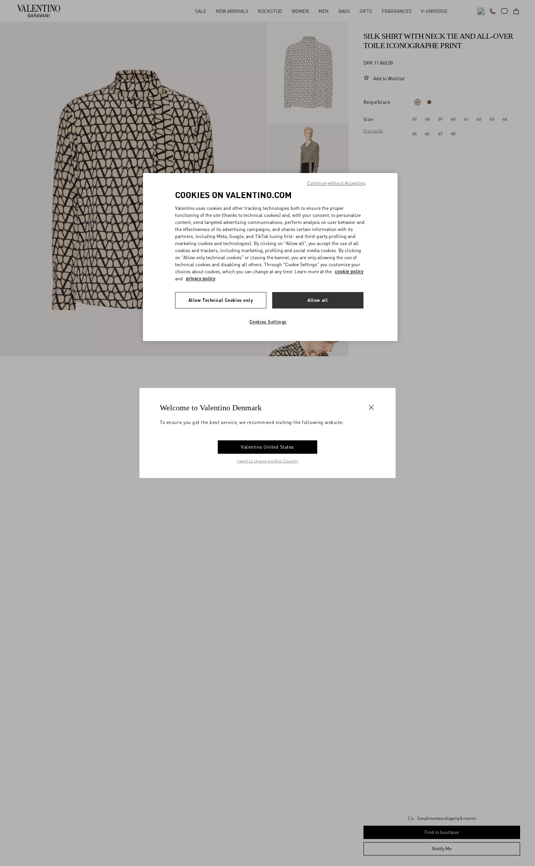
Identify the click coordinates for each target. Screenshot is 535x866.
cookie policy (349, 271)
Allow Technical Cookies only (220, 300)
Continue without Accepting (336, 183)
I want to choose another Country (267, 460)
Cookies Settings (268, 322)
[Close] (371, 407)
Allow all (317, 300)
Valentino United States (267, 447)
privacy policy (200, 278)
